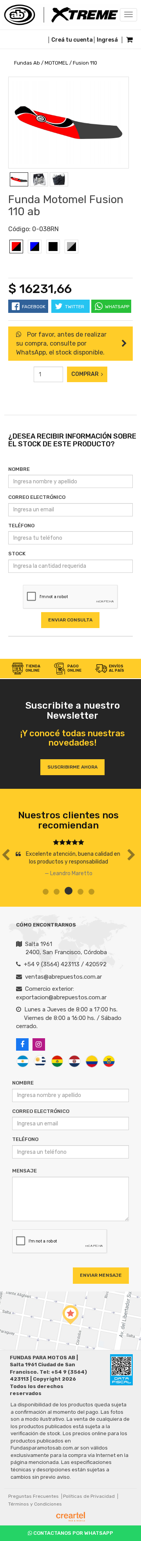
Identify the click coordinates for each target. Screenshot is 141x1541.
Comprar (86, 374)
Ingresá (107, 40)
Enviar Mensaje (101, 1275)
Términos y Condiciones (35, 1504)
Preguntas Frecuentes (33, 1496)
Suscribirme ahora (72, 767)
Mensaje (24, 1171)
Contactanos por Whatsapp (72, 1533)
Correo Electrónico (36, 497)
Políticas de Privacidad (89, 1496)
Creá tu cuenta (72, 40)
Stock (16, 553)
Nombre (19, 469)
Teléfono (21, 525)
